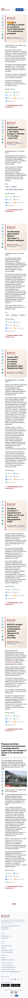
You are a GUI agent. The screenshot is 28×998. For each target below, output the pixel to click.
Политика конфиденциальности (8, 967)
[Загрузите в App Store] (5, 985)
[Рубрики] (25, 9)
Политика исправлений (6, 952)
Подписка (3, 957)
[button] (2, 16)
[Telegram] (15, 979)
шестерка (13, 186)
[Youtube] (12, 979)
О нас (2, 943)
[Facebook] (5, 979)
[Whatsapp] (2, 979)
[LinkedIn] (18, 979)
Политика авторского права (8, 969)
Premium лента (4, 938)
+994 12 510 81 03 (5, 927)
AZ (14, 995)
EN (11, 995)
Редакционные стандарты (7, 950)
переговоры (14, 315)
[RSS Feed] (21, 979)
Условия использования (7, 965)
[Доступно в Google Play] (15, 985)
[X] (8, 979)
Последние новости (5, 936)
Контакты (3, 947)
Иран (7, 186)
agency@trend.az (4, 929)
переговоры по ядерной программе (14, 189)
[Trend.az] (5, 9)
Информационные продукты (8, 959)
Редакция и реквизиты (6, 945)
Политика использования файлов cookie (10, 971)
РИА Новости (9, 662)
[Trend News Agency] (5, 916)
